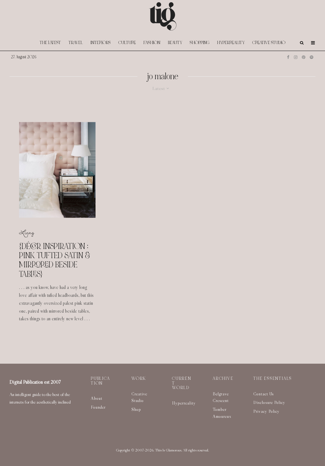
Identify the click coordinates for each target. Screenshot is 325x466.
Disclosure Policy (269, 402)
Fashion (151, 43)
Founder (98, 407)
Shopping (199, 43)
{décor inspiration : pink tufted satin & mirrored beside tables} (54, 260)
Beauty (175, 43)
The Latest (50, 43)
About (97, 398)
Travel (76, 43)
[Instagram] (296, 57)
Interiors (100, 43)
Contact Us (263, 393)
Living (26, 232)
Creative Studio (268, 43)
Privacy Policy (266, 411)
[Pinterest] (304, 57)
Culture (127, 43)
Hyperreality (231, 43)
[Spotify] (311, 57)
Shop (136, 409)
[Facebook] (288, 57)
